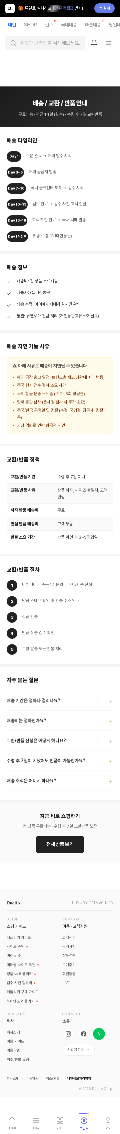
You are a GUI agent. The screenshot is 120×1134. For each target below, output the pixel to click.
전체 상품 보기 (60, 844)
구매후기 (69, 964)
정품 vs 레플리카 (19, 973)
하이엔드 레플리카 (20, 1001)
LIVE (66, 982)
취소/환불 (52, 1078)
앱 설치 (104, 8)
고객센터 (69, 937)
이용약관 (13, 1050)
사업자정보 (75, 1049)
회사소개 (13, 1032)
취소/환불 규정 (18, 1059)
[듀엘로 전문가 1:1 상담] (110, 1086)
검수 (49, 24)
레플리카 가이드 (19, 937)
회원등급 (69, 973)
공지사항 (69, 946)
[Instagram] (68, 1034)
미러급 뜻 (14, 955)
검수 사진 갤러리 (19, 982)
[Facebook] (84, 1034)
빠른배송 (93, 24)
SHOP (30, 24)
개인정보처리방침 (79, 1078)
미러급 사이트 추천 (21, 964)
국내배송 (69, 24)
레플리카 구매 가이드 (23, 991)
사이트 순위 (15, 946)
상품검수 (69, 955)
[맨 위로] (110, 1101)
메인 (12, 24)
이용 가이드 (15, 1041)
